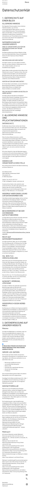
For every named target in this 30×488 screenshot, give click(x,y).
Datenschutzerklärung (7, 484)
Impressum (5, 486)
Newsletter (5, 482)
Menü (27, 2)
